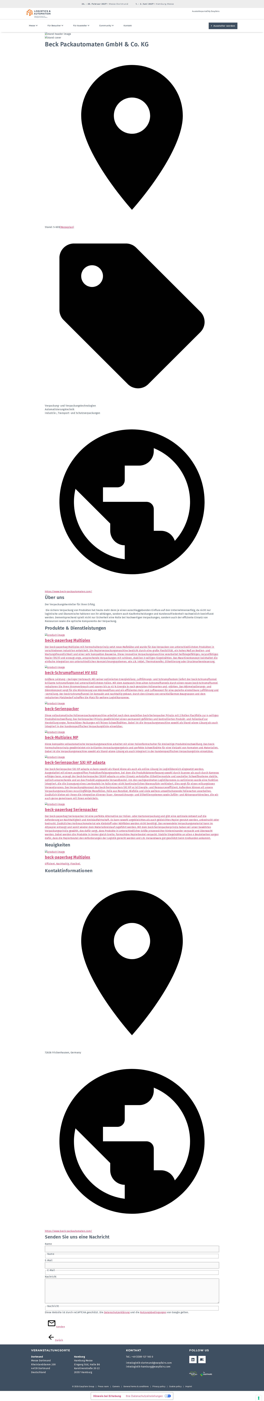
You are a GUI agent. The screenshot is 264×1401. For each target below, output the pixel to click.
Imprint (188, 1386)
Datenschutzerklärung (117, 1312)
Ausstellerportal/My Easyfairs (205, 11)
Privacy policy (158, 1386)
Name (48, 1244)
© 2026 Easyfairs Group (83, 1386)
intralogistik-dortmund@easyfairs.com (149, 1362)
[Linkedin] (193, 1359)
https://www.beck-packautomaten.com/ (68, 591)
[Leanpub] (202, 1359)
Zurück (56, 1340)
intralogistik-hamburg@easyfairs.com (148, 1366)
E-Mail (48, 1260)
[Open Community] (113, 25)
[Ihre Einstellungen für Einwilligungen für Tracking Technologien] (259, 1398)
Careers (116, 1386)
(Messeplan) (67, 227)
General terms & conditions (136, 1386)
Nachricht (51, 1277)
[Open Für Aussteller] (89, 25)
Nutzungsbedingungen (153, 1312)
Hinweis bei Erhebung (107, 1395)
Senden (57, 1326)
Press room (103, 1386)
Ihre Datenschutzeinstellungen (144, 1395)
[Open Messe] (37, 25)
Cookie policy (175, 1386)
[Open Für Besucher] (62, 25)
